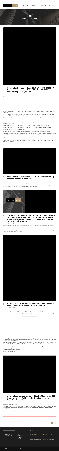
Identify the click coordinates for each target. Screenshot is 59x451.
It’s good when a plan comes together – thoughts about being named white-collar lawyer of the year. (30, 304)
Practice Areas (34, 5)
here (22, 231)
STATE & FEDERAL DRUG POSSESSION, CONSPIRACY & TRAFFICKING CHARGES (49, 437)
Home (24, 5)
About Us (28, 5)
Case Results (40, 5)
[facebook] (53, 1)
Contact (52, 5)
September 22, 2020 (11, 307)
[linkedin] (54, 1)
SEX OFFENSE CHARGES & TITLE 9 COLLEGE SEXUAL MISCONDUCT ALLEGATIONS (35, 441)
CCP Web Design (24, 448)
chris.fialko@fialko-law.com (15, 1)
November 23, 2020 (11, 223)
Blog (49, 5)
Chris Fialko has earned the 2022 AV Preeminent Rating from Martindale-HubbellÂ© (30, 178)
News (46, 5)
